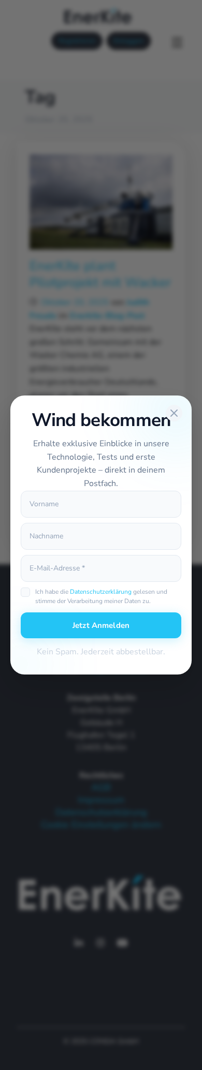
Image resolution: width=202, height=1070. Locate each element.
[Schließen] (174, 413)
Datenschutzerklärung (101, 592)
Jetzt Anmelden (101, 625)
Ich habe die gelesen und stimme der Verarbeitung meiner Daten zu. (101, 597)
